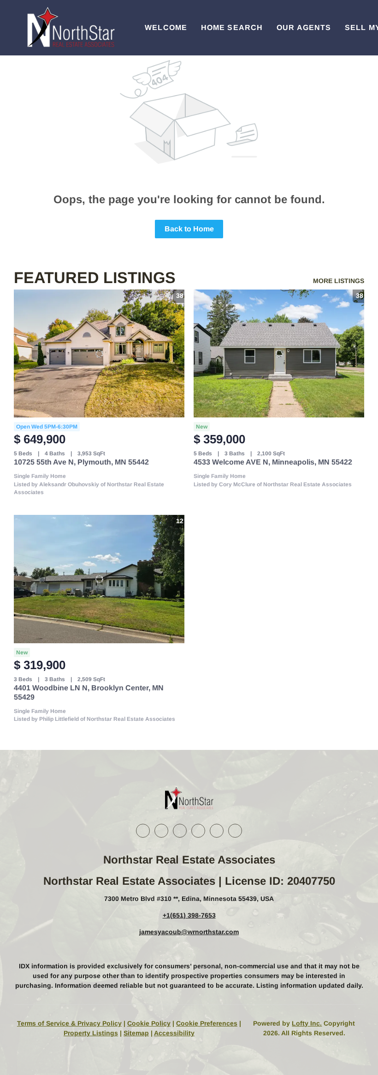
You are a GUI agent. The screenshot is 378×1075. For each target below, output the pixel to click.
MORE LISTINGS (338, 280)
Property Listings (91, 1033)
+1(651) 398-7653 (189, 915)
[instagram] (198, 831)
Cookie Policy (149, 1023)
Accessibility (174, 1033)
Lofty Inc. (307, 1023)
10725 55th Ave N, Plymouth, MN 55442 (81, 462)
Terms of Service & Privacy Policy (69, 1023)
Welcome (166, 27)
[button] (70, 27)
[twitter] (180, 831)
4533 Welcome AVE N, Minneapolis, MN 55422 (273, 462)
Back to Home (189, 229)
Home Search (232, 27)
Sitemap (136, 1033)
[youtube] (217, 831)
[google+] (235, 831)
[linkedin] (161, 831)
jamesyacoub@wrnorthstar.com (189, 932)
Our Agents (304, 27)
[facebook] (143, 831)
